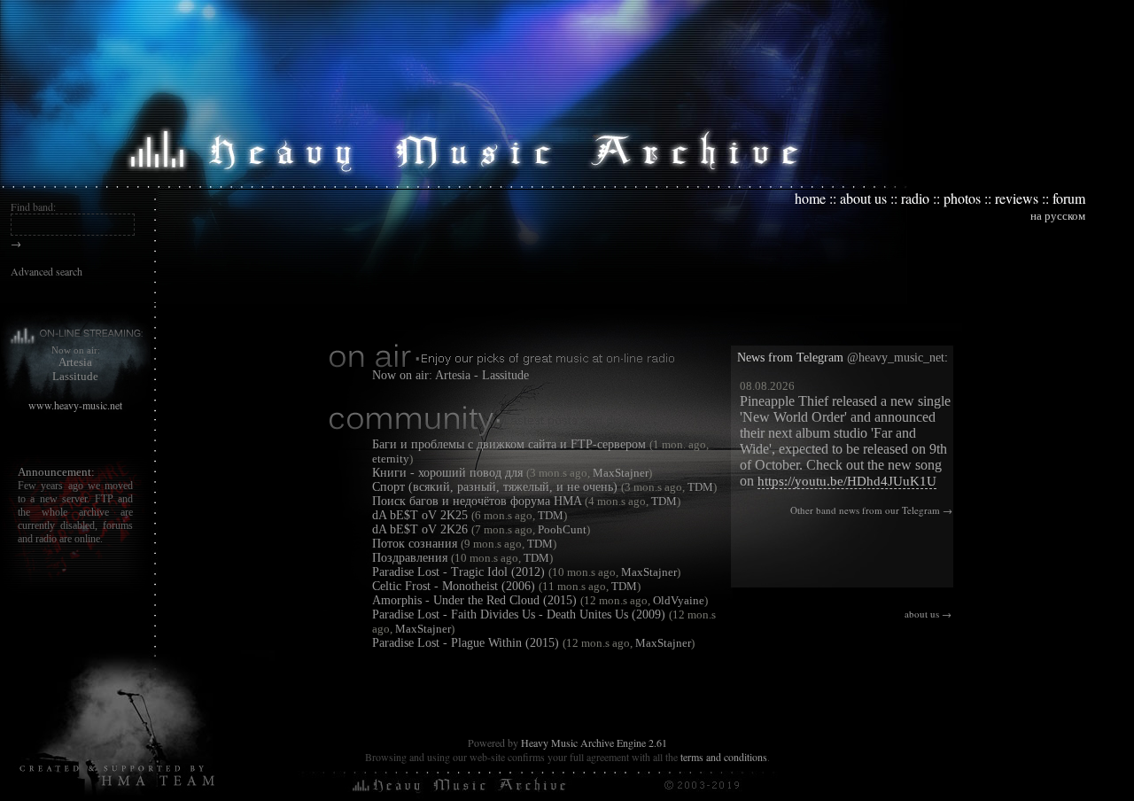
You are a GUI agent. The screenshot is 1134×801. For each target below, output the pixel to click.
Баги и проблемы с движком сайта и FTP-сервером (509, 444)
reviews (1016, 198)
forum (1068, 198)
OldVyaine (677, 600)
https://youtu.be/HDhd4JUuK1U (846, 481)
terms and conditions (723, 757)
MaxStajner (619, 472)
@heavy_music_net (895, 357)
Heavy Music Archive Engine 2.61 (594, 742)
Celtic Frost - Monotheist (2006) (453, 586)
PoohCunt (560, 529)
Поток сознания (414, 543)
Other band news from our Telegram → (871, 510)
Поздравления (409, 557)
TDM (699, 487)
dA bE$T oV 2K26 (420, 529)
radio (915, 198)
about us (863, 198)
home (810, 198)
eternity (390, 458)
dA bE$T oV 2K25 (420, 515)
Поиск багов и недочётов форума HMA (476, 501)
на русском (1057, 215)
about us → (928, 613)
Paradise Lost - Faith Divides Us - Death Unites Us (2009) (518, 614)
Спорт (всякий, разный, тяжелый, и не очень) (494, 487)
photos (962, 198)
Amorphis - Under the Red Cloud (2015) (474, 600)
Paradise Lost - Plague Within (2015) (465, 642)
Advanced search (46, 271)
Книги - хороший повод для (447, 472)
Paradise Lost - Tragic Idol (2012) (458, 572)
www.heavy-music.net (75, 405)
